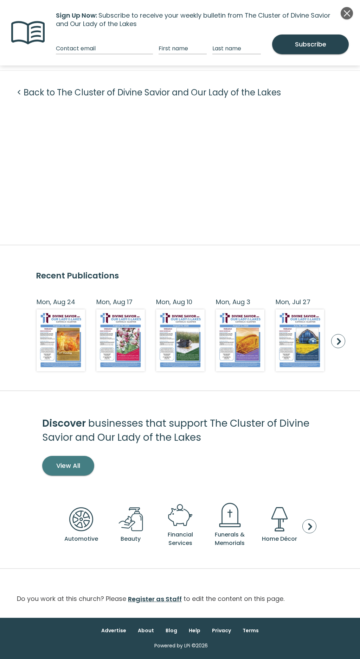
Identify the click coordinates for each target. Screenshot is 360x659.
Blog (171, 630)
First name (173, 48)
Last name (226, 48)
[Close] (347, 13)
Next (338, 341)
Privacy (221, 630)
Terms (251, 630)
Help (194, 630)
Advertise (113, 630)
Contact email (76, 48)
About (146, 630)
